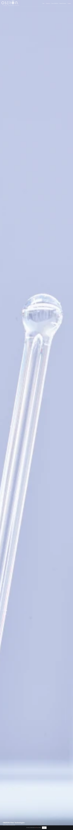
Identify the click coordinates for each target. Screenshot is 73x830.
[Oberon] (10, 3)
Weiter (70, 415)
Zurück (2, 415)
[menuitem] (43, 3)
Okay (44, 827)
